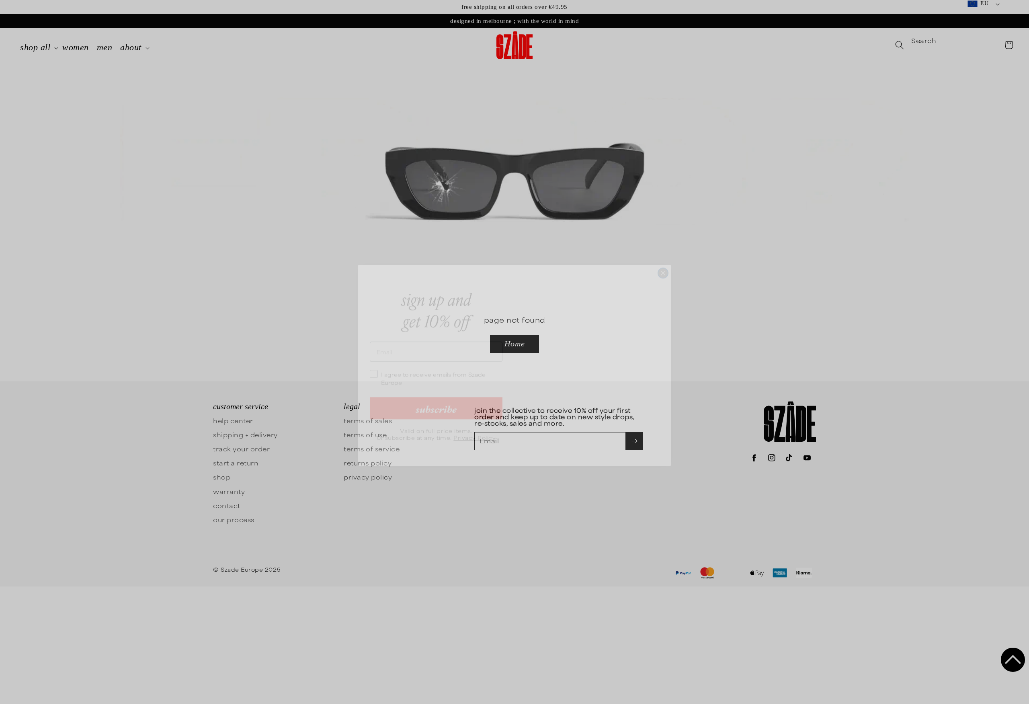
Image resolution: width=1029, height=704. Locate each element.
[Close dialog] (663, 260)
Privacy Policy (474, 424)
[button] (1013, 660)
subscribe (436, 394)
